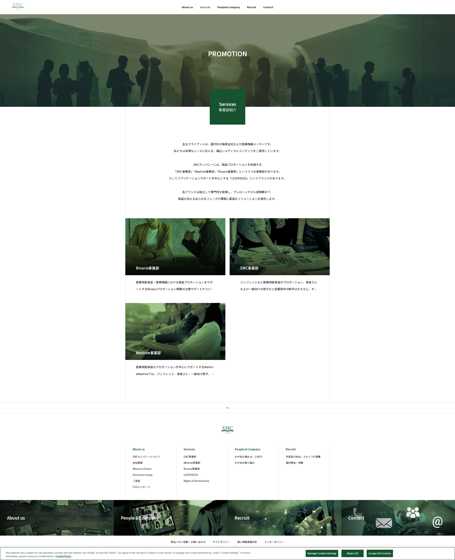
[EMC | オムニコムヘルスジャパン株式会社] (18, 7)
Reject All (352, 553)
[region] (227, 553)
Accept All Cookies (380, 553)
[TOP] (227, 407)
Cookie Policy (63, 556)
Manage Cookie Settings (322, 553)
